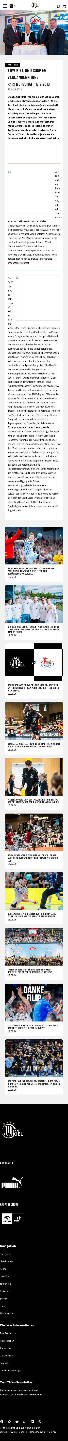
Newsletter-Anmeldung (28, 1394)
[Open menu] (5, 6)
